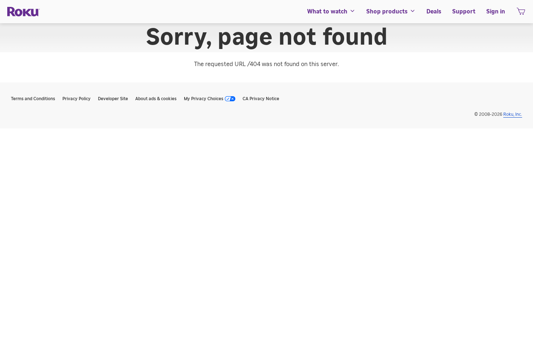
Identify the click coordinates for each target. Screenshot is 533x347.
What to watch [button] (327, 12)
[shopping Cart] (521, 13)
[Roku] (23, 12)
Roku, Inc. (512, 114)
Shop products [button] (387, 12)
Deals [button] (433, 12)
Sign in (495, 12)
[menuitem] (331, 11)
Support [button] (463, 12)
